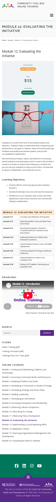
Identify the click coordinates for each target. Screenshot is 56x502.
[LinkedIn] (24, 466)
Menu (51, 15)
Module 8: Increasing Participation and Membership (24, 403)
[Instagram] (32, 466)
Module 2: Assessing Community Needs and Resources (26, 377)
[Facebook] (17, 466)
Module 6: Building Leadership (15, 394)
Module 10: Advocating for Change (17, 411)
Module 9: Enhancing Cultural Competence (20, 407)
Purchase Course (28, 92)
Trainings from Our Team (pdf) (15, 355)
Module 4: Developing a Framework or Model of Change (27, 385)
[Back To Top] (28, 477)
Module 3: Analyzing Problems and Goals (20, 381)
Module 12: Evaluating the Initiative (19, 420)
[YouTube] (39, 466)
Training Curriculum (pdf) (13, 351)
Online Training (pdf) (11, 347)
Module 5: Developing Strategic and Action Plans (23, 390)
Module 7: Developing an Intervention (18, 398)
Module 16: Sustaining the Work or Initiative (21, 440)
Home (4, 40)
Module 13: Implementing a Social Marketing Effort (24, 424)
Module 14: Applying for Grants (15, 428)
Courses (10, 40)
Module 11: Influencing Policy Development (21, 416)
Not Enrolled (28, 69)
